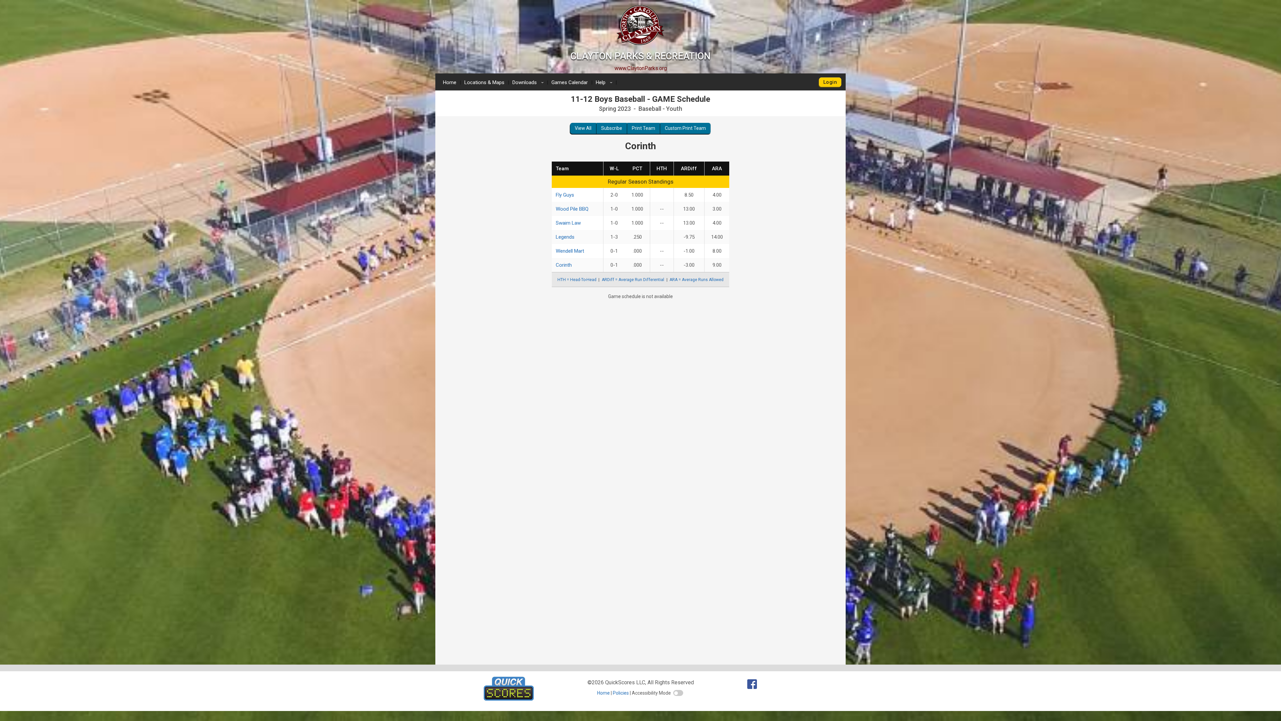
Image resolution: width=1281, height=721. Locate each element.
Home (449, 82)
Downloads (529, 82)
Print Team (643, 128)
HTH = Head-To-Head (576, 279)
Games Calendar (569, 82)
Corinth (564, 265)
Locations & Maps (484, 82)
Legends (565, 237)
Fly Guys (565, 195)
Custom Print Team (685, 128)
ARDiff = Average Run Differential (633, 279)
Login (830, 82)
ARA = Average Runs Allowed (697, 279)
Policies (621, 693)
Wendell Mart (570, 251)
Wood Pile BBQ (572, 209)
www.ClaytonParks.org (640, 68)
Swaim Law (568, 223)
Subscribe (611, 128)
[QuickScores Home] (509, 699)
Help (605, 82)
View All (583, 128)
